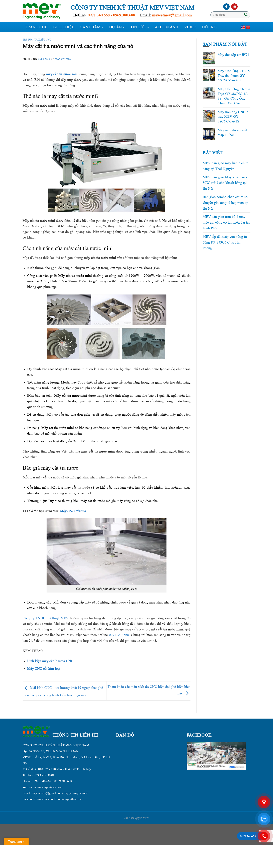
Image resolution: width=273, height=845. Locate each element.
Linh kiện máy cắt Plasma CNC (50, 661)
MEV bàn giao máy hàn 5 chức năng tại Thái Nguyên (225, 166)
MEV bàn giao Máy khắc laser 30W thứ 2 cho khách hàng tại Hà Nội (225, 183)
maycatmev (63, 58)
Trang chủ (36, 27)
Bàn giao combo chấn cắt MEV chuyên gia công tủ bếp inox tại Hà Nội (225, 202)
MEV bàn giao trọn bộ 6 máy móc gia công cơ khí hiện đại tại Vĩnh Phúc (226, 222)
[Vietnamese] (248, 27)
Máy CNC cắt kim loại (43, 668)
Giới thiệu (64, 27)
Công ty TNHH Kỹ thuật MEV (46, 618)
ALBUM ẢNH (166, 27)
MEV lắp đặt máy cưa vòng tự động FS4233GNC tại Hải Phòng (225, 242)
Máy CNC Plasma (73, 511)
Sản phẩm (91, 27)
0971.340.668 (119, 635)
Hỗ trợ (209, 27)
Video (190, 27)
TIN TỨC (138, 27)
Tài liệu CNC (42, 39)
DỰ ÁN (116, 27)
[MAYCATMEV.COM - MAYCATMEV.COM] (44, 11)
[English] (242, 27)
